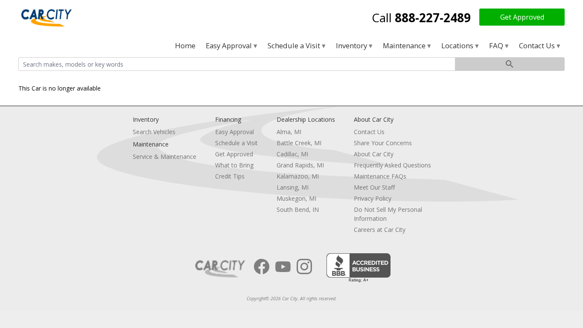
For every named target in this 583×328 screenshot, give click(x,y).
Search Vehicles (154, 132)
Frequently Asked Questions (392, 165)
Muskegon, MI (296, 198)
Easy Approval (230, 45)
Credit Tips (230, 176)
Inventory (352, 45)
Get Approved (522, 17)
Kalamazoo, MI (298, 176)
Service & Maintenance (164, 156)
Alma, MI (289, 132)
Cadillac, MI (292, 154)
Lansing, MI (293, 187)
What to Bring (234, 165)
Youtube (283, 266)
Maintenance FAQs (380, 176)
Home (185, 45)
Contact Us (538, 45)
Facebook (261, 266)
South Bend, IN (298, 209)
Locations (458, 45)
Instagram (304, 266)
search (509, 64)
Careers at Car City (379, 230)
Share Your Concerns (383, 143)
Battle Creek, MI (299, 143)
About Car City (374, 154)
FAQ (497, 45)
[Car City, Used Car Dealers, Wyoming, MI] (358, 268)
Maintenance (405, 45)
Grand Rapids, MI (300, 165)
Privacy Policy (372, 198)
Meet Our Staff (374, 187)
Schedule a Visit (295, 45)
